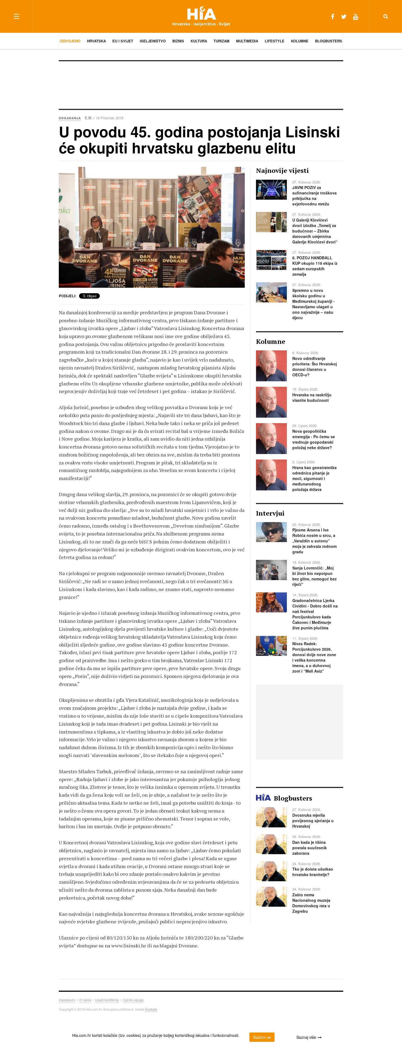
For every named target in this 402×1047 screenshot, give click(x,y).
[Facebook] (332, 16)
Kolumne (299, 40)
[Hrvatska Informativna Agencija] (201, 16)
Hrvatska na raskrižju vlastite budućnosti (311, 397)
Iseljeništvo (153, 40)
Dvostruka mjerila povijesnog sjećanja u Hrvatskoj (313, 820)
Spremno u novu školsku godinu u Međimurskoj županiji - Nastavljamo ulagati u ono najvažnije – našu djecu (313, 303)
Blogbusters (328, 40)
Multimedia (247, 40)
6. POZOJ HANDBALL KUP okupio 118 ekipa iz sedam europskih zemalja (314, 266)
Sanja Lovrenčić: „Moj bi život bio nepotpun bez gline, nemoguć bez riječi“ (314, 576)
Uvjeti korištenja (107, 999)
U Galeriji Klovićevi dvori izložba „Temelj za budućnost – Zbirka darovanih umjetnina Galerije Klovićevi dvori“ (314, 231)
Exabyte (151, 1009)
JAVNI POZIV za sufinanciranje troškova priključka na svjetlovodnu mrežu (314, 196)
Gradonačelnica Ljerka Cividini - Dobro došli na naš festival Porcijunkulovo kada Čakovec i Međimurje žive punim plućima (315, 614)
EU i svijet (122, 40)
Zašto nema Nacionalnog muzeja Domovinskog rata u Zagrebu (311, 903)
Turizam (221, 40)
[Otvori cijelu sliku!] (152, 227)
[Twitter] (343, 16)
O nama (85, 999)
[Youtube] (355, 16)
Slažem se (262, 1037)
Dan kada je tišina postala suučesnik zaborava (309, 847)
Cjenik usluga (133, 999)
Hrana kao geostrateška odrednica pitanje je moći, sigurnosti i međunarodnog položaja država (314, 478)
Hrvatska (96, 40)
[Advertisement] (201, 84)
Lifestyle (274, 40)
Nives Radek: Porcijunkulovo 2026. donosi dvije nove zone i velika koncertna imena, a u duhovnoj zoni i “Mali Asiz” (314, 657)
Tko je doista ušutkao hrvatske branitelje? (312, 871)
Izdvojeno (70, 40)
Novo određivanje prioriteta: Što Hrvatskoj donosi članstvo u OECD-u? (314, 366)
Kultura (199, 40)
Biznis (178, 40)
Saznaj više (306, 1037)
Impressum (67, 999)
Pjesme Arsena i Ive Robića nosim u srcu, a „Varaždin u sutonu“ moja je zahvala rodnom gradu (314, 540)
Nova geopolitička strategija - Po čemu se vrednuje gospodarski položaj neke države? (313, 439)
